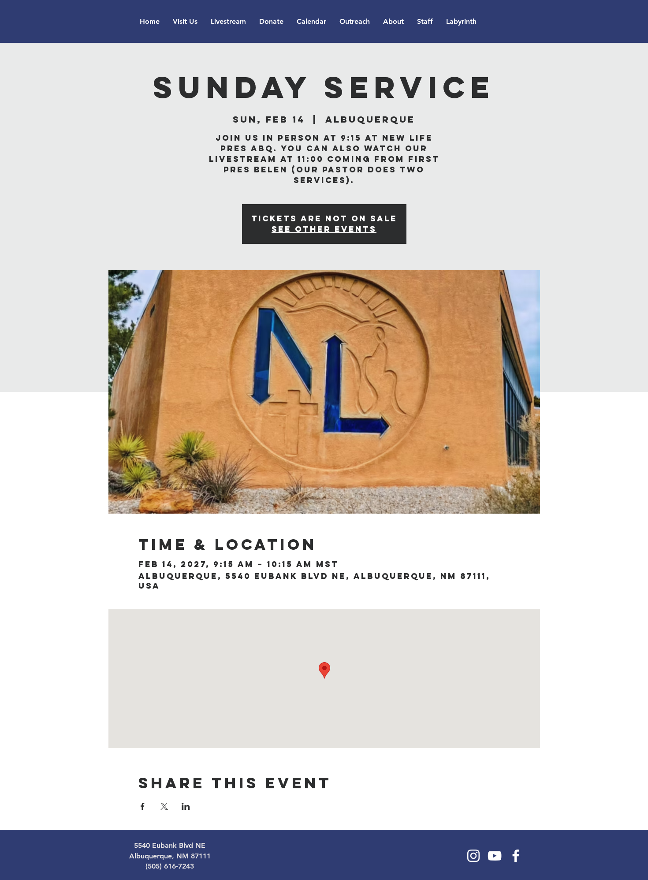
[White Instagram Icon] (473, 855)
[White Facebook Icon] (515, 855)
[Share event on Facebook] (142, 806)
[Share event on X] (164, 806)
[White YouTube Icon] (494, 855)
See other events (324, 229)
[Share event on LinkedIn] (186, 806)
